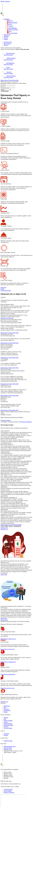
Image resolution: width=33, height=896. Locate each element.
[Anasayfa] (8, 16)
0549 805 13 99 (8, 749)
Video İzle (10, 318)
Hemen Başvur (7, 43)
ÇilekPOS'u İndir (8, 740)
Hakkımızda (7, 706)
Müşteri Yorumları (5, 1)
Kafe (5, 719)
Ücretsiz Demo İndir (13, 80)
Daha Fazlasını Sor (5, 524)
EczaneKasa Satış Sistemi (8, 68)
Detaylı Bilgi (4, 574)
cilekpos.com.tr (12, 639)
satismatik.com (4, 701)
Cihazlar (6, 39)
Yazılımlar (6, 733)
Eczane (5, 722)
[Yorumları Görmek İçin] (5, 420)
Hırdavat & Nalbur (8, 725)
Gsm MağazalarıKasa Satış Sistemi (9, 63)
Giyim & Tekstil (8, 728)
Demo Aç (6, 45)
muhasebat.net (11, 674)
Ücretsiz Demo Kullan (15, 524)
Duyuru (11, 526)
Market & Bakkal (8, 720)
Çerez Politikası (8, 791)
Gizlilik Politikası (8, 789)
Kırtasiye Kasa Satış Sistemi (8, 72)
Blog (6, 526)
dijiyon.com (11, 688)
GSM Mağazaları (8, 723)
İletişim (6, 712)
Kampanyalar (7, 34)
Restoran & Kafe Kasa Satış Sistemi (9, 54)
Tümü (2, 526)
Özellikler (6, 36)
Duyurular (6, 709)
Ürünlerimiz (7, 19)
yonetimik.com (12, 662)
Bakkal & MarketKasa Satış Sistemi (9, 58)
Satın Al (6, 37)
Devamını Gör (4, 527)
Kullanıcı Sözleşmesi (9, 792)
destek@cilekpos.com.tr (10, 746)
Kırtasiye (6, 726)
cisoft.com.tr (11, 649)
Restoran (6, 717)
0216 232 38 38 (8, 748)
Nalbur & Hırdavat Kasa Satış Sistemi (10, 76)
